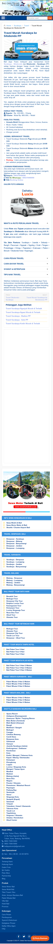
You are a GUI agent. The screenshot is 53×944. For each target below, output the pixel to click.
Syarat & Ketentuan (9, 920)
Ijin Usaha (6, 870)
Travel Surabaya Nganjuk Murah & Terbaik (24, 308)
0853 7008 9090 (10, 841)
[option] (26, 203)
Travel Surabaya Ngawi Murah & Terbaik (23, 312)
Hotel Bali (5, 904)
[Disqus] (26, 364)
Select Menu (3, 18)
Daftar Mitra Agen (9, 926)
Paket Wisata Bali (8, 898)
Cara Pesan (6, 914)
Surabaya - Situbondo (13, 64)
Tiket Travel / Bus (8, 892)
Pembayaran (7, 917)
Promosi (5, 906)
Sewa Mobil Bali (8, 889)
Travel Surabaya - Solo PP (17, 320)
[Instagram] (29, 936)
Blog (3, 879)
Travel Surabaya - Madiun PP (18, 316)
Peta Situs (6, 873)
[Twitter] (24, 936)
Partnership (6, 876)
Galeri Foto (6, 867)
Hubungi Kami (7, 864)
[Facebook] (18, 936)
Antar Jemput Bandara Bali (12, 895)
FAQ (3, 929)
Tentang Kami (7, 861)
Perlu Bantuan (41, 938)
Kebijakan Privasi (8, 923)
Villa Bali (5, 901)
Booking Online (16, 180)
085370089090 (20, 175)
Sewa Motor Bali (8, 887)
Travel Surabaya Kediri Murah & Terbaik (23, 323)
